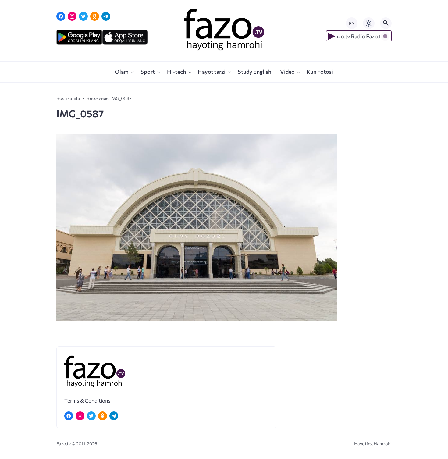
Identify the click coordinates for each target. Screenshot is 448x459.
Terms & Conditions (87, 400)
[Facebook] (60, 16)
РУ (351, 23)
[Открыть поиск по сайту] (386, 23)
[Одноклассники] (94, 16)
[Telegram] (105, 16)
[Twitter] (83, 16)
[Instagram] (72, 16)
